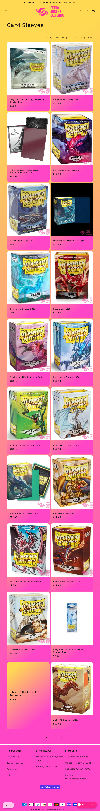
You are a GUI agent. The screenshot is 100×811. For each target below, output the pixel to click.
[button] (6, 12)
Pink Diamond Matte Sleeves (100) (26, 377)
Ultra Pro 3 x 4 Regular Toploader (24, 693)
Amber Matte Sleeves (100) (66, 720)
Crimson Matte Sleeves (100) (67, 581)
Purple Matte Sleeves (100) (66, 170)
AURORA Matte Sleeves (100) (24, 513)
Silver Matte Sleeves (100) (66, 445)
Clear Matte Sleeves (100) (22, 309)
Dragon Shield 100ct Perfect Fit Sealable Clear (68, 651)
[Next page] (61, 738)
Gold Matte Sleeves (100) (65, 513)
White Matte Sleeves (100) (66, 100)
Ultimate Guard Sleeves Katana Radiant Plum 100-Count (25, 171)
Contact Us (12, 769)
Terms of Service (15, 763)
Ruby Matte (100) (61, 309)
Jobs (9, 775)
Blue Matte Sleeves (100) (22, 241)
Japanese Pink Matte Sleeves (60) (26, 581)
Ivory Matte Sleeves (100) (22, 650)
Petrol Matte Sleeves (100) (66, 377)
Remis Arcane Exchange (45, 809)
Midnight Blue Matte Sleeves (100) (69, 241)
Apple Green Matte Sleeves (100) (25, 445)
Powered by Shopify (63, 809)
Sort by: (49, 37)
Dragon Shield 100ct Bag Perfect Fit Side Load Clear (27, 101)
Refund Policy (13, 757)
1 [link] (39, 737)
